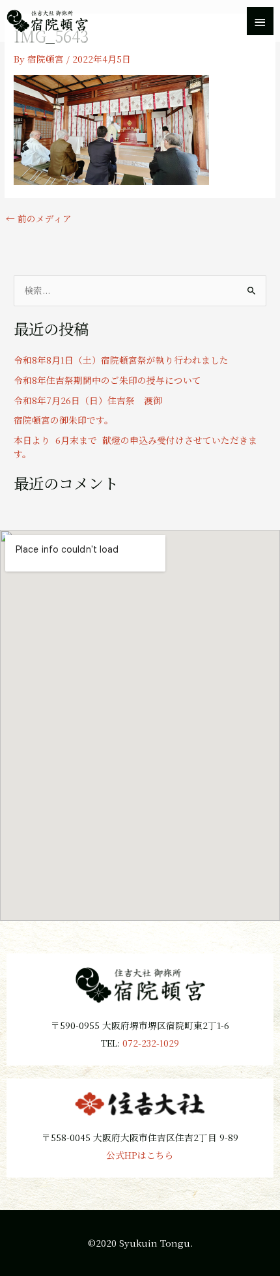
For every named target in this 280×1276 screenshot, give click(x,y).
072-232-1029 (150, 1042)
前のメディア (39, 219)
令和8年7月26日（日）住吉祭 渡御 (88, 400)
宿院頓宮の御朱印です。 (63, 419)
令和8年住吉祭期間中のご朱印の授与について (107, 379)
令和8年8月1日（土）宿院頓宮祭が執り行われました (121, 359)
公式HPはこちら (140, 1154)
